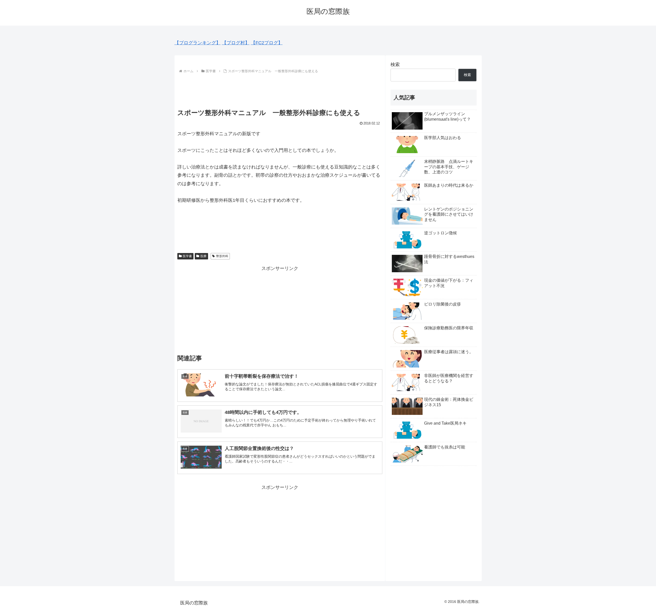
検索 (395, 64)
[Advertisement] (279, 88)
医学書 (187, 256)
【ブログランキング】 (198, 42)
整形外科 (222, 256)
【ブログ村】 (236, 42)
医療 (203, 256)
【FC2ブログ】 (267, 42)
